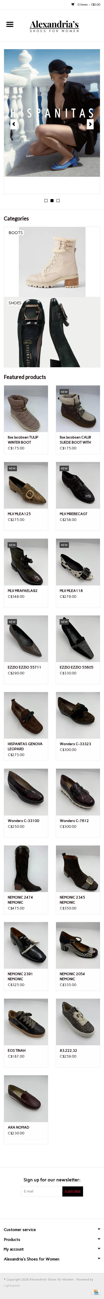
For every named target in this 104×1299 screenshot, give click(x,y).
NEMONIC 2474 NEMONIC (20, 900)
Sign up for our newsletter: (52, 1180)
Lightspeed (12, 1285)
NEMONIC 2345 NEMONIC (72, 900)
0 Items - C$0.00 (88, 4)
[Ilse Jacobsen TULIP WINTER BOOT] (26, 408)
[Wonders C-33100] (26, 791)
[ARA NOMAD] (26, 1098)
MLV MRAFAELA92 (23, 591)
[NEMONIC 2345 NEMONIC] (78, 868)
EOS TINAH (16, 1050)
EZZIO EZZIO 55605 (76, 667)
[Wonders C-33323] (78, 715)
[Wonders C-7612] (78, 791)
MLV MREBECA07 (74, 514)
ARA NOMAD (18, 1127)
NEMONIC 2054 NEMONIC (72, 976)
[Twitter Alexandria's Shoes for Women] (52, 1207)
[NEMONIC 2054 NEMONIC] (78, 945)
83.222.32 (68, 1050)
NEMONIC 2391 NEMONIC (20, 976)
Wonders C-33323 (75, 744)
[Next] (90, 124)
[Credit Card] (95, 1292)
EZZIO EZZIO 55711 (24, 667)
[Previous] (13, 124)
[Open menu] (10, 24)
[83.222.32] (78, 1021)
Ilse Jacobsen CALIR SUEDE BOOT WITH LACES (75, 440)
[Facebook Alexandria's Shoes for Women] (43, 1207)
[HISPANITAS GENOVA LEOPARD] (26, 715)
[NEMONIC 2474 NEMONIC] (26, 868)
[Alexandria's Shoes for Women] (62, 25)
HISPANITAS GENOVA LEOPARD (25, 746)
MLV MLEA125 (19, 514)
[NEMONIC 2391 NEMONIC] (26, 945)
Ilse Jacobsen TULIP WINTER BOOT (23, 440)
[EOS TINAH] (26, 1021)
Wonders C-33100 (23, 821)
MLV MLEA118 (71, 591)
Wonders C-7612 (74, 821)
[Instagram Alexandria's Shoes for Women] (61, 1207)
